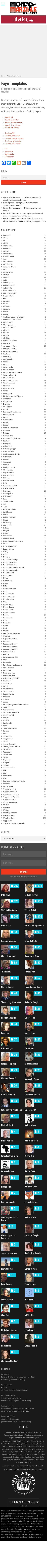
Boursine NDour (7, 1268)
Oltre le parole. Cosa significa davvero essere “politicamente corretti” (20, 204)
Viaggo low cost (24, 799)
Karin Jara (5, 1033)
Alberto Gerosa (7, 1299)
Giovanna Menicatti (8, 1078)
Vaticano (24, 783)
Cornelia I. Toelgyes (8, 1063)
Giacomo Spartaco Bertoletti (8, 1237)
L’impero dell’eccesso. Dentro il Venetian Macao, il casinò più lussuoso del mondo (22, 198)
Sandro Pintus (30, 1171)
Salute (24, 686)
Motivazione (24, 617)
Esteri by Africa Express (24, 412)
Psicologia (24, 662)
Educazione (24, 401)
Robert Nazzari (7, 1140)
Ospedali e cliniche (24, 638)
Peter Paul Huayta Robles (34, 925)
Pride (24, 660)
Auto (24, 280)
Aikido (24, 243)
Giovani (24, 464)
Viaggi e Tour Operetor (24, 797)
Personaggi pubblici (24, 649)
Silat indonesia (24, 710)
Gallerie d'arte (24, 451)
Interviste (24, 491)
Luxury (24, 551)
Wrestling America (24, 812)
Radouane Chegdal (32, 1002)
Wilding (24, 810)
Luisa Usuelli (29, 1330)
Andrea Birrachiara (32, 1140)
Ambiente (24, 248)
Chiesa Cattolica (24, 327)
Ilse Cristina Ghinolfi (33, 1253)
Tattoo (24, 741)
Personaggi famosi (24, 646)
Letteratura (24, 536)
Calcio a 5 (24, 306)
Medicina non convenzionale (24, 567)
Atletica (24, 275)
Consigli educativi (24, 348)
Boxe (24, 298)
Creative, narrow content (14, 138)
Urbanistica (24, 776)
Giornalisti (24, 462)
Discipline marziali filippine (24, 396)
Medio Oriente (24, 573)
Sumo (24, 733)
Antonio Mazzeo (31, 1186)
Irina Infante (29, 1299)
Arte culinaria (24, 261)
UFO (24, 773)
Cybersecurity (24, 388)
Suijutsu (24, 731)
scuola (24, 702)
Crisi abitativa (24, 359)
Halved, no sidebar (12, 120)
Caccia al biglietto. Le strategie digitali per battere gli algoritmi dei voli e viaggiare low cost (23, 214)
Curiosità (24, 385)
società (24, 720)
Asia (24, 269)
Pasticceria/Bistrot (24, 644)
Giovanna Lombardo (8, 940)
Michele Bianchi (7, 987)
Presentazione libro (24, 657)
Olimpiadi (24, 636)
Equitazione (24, 406)
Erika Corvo (5, 894)
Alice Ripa (5, 1314)
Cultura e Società (24, 375)
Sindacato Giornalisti (24, 712)
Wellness (24, 807)
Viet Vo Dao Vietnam (24, 802)
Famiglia (24, 422)
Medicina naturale (24, 565)
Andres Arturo (30, 1217)
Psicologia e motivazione (24, 665)
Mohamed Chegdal (32, 1235)
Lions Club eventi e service (24, 541)
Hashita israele (24, 480)
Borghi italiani (24, 296)
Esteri (24, 409)
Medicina (24, 557)
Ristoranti (24, 681)
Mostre (24, 615)
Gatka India (24, 457)
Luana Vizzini (6, 925)
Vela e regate (24, 786)
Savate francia (24, 694)
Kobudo (24, 528)
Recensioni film (24, 673)
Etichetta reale (24, 414)
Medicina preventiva (24, 570)
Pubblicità (24, 670)
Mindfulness (24, 580)
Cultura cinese (24, 370)
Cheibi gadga (24, 325)
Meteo (24, 578)
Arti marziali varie (24, 267)
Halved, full (9, 117)
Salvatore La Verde (32, 956)
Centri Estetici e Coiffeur (24, 319)
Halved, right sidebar (12, 125)
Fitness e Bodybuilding (24, 438)
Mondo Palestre (24, 612)
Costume (24, 354)
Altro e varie (24, 246)
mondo (24, 602)
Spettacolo (24, 723)
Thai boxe (24, 760)
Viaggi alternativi (24, 789)
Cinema (24, 333)
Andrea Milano (30, 1125)
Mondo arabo (24, 604)
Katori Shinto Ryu (24, 517)
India (24, 483)
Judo (24, 507)
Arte (24, 259)
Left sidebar (9, 157)
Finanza (24, 433)
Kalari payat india (24, 509)
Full (6, 149)
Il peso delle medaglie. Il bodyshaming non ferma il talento (22, 209)
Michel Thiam (30, 1017)
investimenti (24, 496)
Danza (24, 391)
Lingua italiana (24, 538)
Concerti (24, 343)
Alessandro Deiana (32, 1079)
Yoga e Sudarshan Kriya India (24, 823)
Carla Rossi (29, 1048)
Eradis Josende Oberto (33, 987)
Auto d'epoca (24, 283)
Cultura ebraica (24, 377)
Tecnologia (24, 749)
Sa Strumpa (24, 683)
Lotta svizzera (24, 549)
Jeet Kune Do (24, 501)
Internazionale (24, 488)
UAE (24, 770)
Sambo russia (24, 691)
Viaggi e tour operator (24, 794)
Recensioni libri (24, 675)
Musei (24, 625)
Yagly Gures (24, 820)
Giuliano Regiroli (31, 894)
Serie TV (24, 707)
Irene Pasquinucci (8, 1094)
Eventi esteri (24, 420)
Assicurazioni (24, 272)
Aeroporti (24, 235)
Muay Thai (24, 623)
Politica (24, 654)
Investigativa (24, 493)
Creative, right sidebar (13, 141)
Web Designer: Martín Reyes (9, 1219)
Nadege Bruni (6, 1186)
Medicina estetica (24, 562)
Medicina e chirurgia (24, 559)
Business (24, 301)
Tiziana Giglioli (30, 910)
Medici (24, 554)
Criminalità (24, 356)
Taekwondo (24, 736)
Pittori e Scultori (24, 652)
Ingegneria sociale (24, 486)
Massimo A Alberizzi (32, 1094)
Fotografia (24, 443)
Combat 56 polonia (24, 341)
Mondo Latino (24, 609)
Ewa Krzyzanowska (8, 1201)
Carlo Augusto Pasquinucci (11, 1109)
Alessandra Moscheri (9, 1361)
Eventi (24, 417)
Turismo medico (24, 768)
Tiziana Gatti (6, 971)
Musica (24, 628)
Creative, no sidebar (12, 135)
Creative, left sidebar (13, 143)
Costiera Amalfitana (24, 351)
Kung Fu (24, 530)
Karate (24, 515)
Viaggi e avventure (24, 791)
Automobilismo (24, 285)
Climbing (24, 338)
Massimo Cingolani (8, 1017)
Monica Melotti (7, 1125)
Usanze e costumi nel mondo (24, 781)
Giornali (24, 459)
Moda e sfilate (24, 594)
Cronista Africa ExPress (10, 1155)
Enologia (24, 404)
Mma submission (24, 588)
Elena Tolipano (30, 1284)
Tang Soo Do (24, 739)
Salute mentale (24, 689)
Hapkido (24, 478)
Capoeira (24, 309)
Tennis (24, 757)
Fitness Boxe (24, 435)
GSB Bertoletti (24, 475)
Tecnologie (24, 752)
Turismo (24, 765)
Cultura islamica (24, 383)
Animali (24, 251)
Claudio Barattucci (8, 956)
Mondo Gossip (24, 607)
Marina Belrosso (31, 1268)
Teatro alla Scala (24, 744)
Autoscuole (24, 288)
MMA (24, 586)
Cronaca (24, 362)
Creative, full (9, 133)
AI (24, 240)
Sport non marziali (24, 728)
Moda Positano (24, 596)
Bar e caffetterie (24, 290)
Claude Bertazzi (31, 1345)
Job (24, 504)
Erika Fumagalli (7, 1048)
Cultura (24, 364)
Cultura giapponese (24, 380)
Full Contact (24, 446)
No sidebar (9, 151)
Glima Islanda (24, 470)
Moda (24, 591)
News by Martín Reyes (24, 633)
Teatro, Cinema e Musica (24, 747)
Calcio (24, 304)
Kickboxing (24, 522)
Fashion (24, 425)
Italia (24, 499)
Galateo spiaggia (24, 449)
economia (24, 399)
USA (24, 778)
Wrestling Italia (24, 815)
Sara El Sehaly (30, 1109)
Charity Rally (24, 322)
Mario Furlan (29, 1314)
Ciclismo (24, 330)
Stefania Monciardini (9, 910)
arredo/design (24, 256)
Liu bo (24, 544)
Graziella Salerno (31, 1201)
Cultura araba (24, 367)
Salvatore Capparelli (9, 1253)
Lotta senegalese (24, 546)
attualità (24, 277)
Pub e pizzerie (24, 667)
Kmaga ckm (24, 525)
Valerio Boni (29, 1155)
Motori (24, 620)
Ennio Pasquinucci (31, 1063)
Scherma (24, 696)
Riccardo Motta (31, 940)
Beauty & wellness (24, 293)
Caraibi (24, 312)
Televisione (24, 754)
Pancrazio (24, 641)
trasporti (24, 762)
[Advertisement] (23, 50)
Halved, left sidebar (12, 128)
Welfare (24, 805)
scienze (24, 699)
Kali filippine (24, 512)
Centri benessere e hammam (24, 317)
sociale (24, 718)
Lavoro (24, 533)
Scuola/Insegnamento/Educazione (24, 704)
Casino (24, 314)
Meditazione (24, 575)
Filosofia (24, 430)
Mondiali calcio (24, 599)
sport (24, 725)
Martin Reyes (30, 1033)
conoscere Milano (24, 346)
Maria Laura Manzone (9, 1330)
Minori (24, 583)
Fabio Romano (6, 1284)
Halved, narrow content (13, 122)
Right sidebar (10, 154)
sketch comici (24, 715)
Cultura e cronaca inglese (24, 372)
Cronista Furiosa (7, 1171)
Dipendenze (24, 393)
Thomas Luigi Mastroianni (11, 1002)
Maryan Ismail (6, 1345)
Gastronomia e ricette (24, 454)
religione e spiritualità (24, 678)
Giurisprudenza (24, 467)
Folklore (24, 441)
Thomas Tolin (30, 971)
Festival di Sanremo (24, 428)
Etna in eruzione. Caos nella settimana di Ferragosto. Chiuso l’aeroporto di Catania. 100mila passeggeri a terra (24, 219)
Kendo (24, 520)
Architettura (24, 254)
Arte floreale (24, 264)
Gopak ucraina (24, 472)
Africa (24, 238)
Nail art (24, 631)
